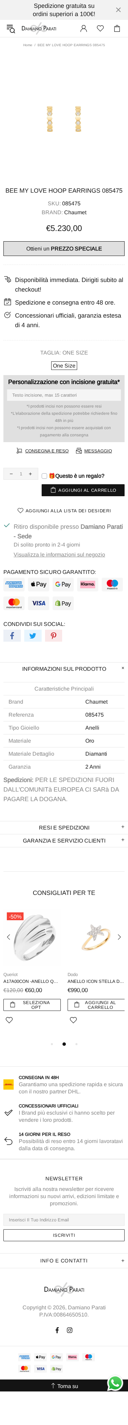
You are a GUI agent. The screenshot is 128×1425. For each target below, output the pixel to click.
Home (27, 45)
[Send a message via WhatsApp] (115, 1383)
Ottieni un (64, 249)
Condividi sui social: (34, 624)
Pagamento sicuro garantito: (49, 572)
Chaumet (75, 212)
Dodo (73, 974)
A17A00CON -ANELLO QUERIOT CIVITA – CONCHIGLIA (32, 981)
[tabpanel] (32, 974)
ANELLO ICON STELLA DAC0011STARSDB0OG (96, 981)
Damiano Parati (39, 28)
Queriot (10, 974)
